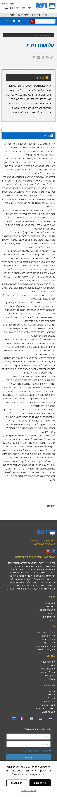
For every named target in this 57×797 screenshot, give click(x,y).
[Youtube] (14, 21)
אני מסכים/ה (40, 782)
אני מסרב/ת (16, 782)
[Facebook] (19, 21)
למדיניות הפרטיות (28, 790)
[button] (7, 21)
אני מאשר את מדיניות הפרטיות (35, 750)
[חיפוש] (32, 21)
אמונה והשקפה (40, 35)
